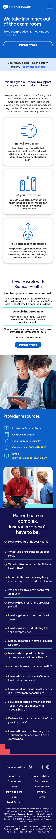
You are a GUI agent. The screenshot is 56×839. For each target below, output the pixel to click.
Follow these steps (33, 66)
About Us (14, 776)
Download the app (14, 794)
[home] (17, 7)
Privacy (41, 791)
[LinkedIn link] (30, 767)
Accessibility (41, 776)
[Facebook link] (42, 767)
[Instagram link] (48, 767)
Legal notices (42, 786)
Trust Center (14, 802)
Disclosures (42, 781)
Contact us (14, 781)
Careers (14, 786)
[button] (50, 7)
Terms (41, 796)
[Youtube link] (36, 767)
